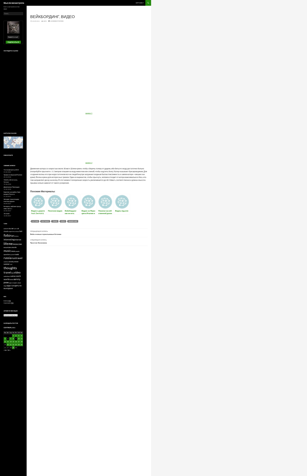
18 (21, 341)
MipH (45, 21)
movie (14, 247)
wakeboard (73, 221)
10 (19, 339)
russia (8, 258)
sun (11, 264)
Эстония (6, 213)
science (6, 262)
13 (8, 341)
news (13, 251)
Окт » (9, 350)
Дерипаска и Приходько (12, 187)
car (12, 228)
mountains (8, 247)
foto (7, 235)
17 (19, 341)
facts (17, 231)
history (16, 236)
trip (12, 273)
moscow (17, 243)
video (63, 221)
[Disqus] (89, 285)
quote (12, 254)
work (18, 276)
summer (7, 264)
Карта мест (140, 3)
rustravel (45, 221)
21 (11, 344)
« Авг (5, 350)
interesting (9, 239)
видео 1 (89, 113)
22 (13, 344)
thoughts (10, 268)
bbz (10, 228)
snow (16, 261)
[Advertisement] (89, 42)
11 (21, 339)
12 (5, 341)
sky (12, 261)
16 (16, 341)
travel (55, 221)
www (11, 279)
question (7, 254)
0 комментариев (56, 21)
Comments (8, 303)
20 (8, 344)
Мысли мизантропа (14, 3)
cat (18, 228)
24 (19, 344)
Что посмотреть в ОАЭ (11, 170)
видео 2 (89, 163)
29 (13, 347)
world (6, 279)
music (7, 250)
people (17, 251)
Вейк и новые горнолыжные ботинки (45, 232)
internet (18, 240)
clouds (6, 231)
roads (16, 254)
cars (15, 228)
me (10, 244)
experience (12, 231)
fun (12, 235)
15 (13, 341)
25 (21, 344)
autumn (35, 221)
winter (13, 276)
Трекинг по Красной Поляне (13, 175)
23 (16, 344)
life (6, 244)
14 (11, 341)
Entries (7, 301)
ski (10, 262)
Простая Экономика (38, 241)
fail (20, 231)
